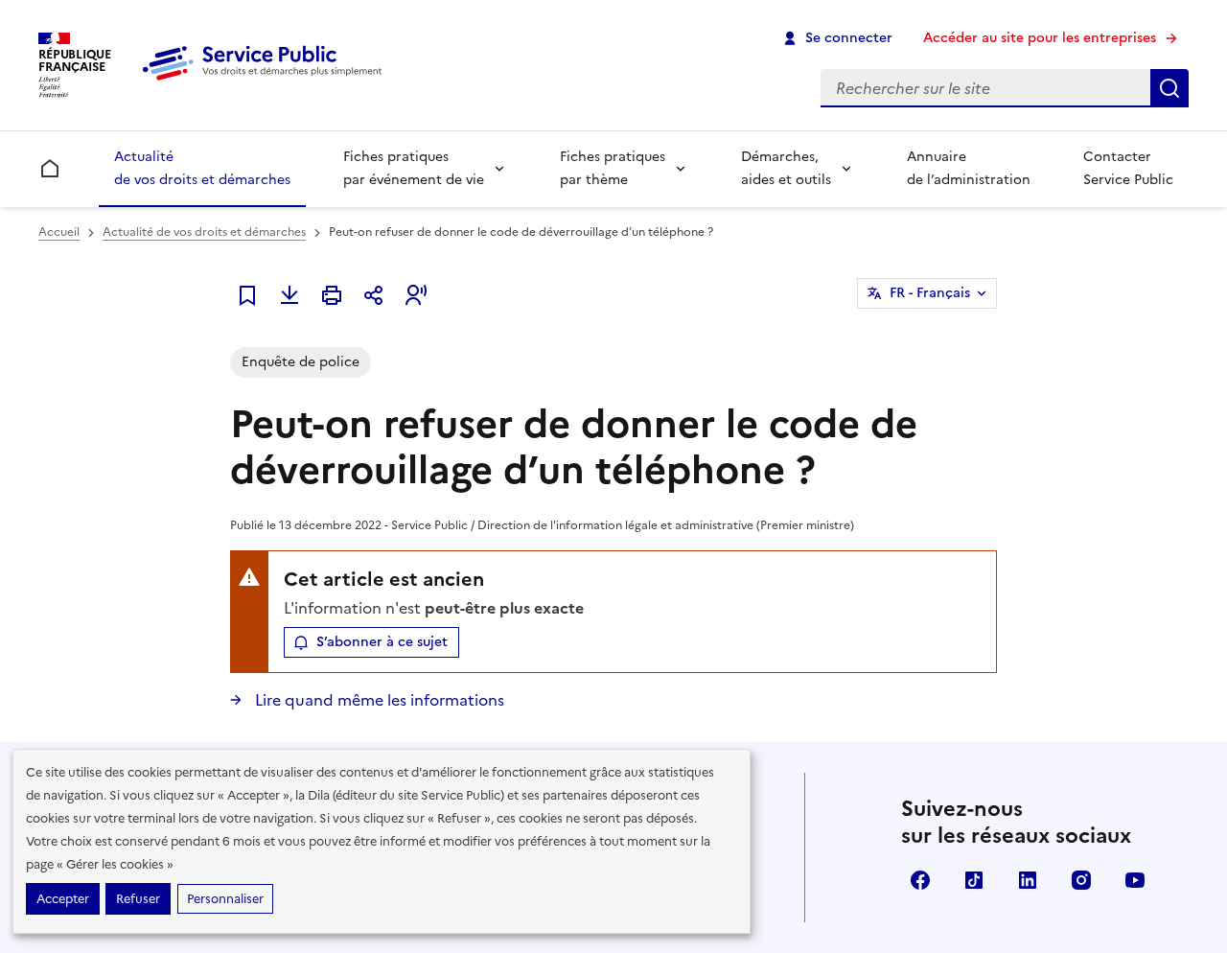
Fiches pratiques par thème (612, 168)
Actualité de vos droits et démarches (202, 168)
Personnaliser (225, 899)
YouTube (1135, 880)
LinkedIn (1027, 880)
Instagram (1081, 880)
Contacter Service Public (1128, 168)
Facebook (920, 880)
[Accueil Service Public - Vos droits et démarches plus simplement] (266, 81)
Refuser (138, 899)
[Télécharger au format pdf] (289, 295)
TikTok (974, 880)
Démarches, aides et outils (786, 168)
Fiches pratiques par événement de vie (413, 168)
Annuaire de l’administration (968, 168)
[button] (416, 295)
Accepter (62, 899)
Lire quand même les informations (377, 699)
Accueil (59, 232)
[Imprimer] (331, 295)
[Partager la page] (374, 295)
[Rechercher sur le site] (1169, 88)
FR (930, 293)
